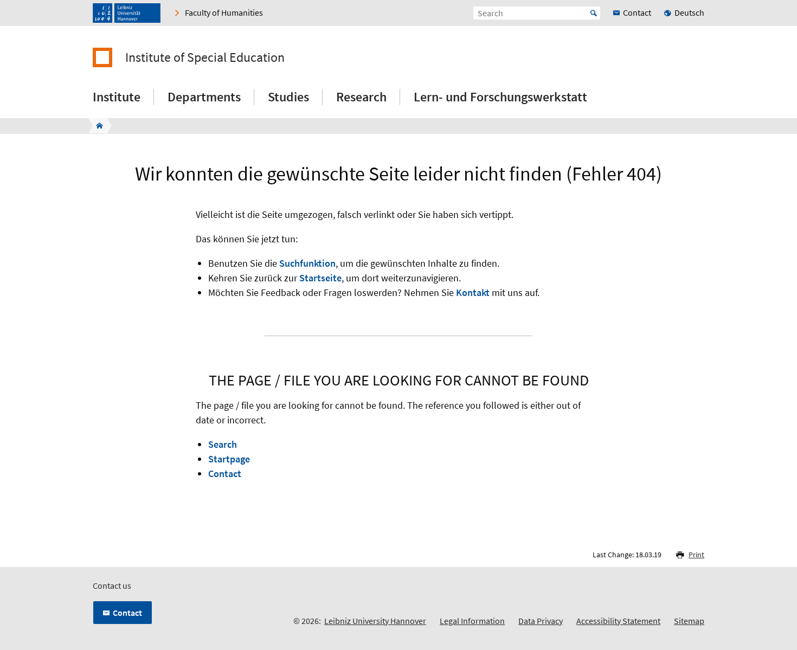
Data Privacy (540, 620)
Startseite (320, 278)
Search (222, 444)
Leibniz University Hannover (375, 620)
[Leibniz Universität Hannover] (126, 13)
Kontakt (473, 292)
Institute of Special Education (205, 57)
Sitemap (689, 620)
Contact (224, 473)
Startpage (229, 459)
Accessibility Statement (618, 620)
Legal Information (472, 620)
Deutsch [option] (689, 12)
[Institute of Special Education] (96, 125)
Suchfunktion (307, 263)
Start (593, 13)
